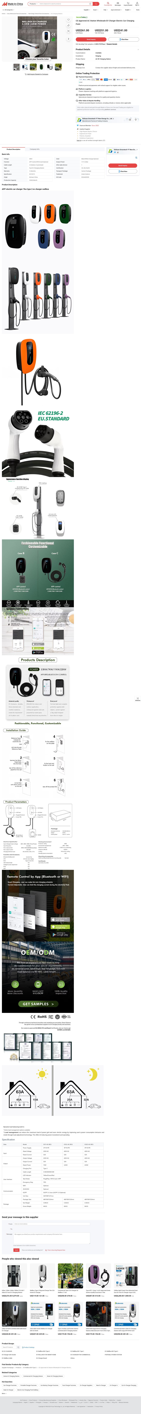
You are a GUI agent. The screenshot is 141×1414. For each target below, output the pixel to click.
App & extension (115, 10)
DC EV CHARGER (7, 1351)
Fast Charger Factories (69, 1385)
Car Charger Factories (9, 1385)
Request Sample (112, 44)
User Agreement (81, 1406)
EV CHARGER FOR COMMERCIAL (80, 1355)
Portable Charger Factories (29, 1385)
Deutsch (67, 1402)
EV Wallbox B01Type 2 (111, 1351)
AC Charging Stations (56, 13)
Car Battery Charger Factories (49, 1385)
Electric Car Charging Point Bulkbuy (27, 1390)
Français (45, 1402)
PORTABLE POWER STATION (113, 1355)
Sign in (137, 5)
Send (16, 1250)
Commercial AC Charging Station (33, 1376)
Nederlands (74, 1402)
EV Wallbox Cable (7, 1358)
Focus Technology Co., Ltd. (58, 1406)
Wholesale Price (73, 1400)
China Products (33, 1400)
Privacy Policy (99, 1406)
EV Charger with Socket (9, 1355)
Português (38, 1402)
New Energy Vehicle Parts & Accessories (38, 13)
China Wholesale (62, 1400)
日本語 (91, 1402)
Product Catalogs (29, 1347)
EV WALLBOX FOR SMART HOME (46, 1355)
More (3, 1393)
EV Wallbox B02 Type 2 (43, 1351)
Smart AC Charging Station (55, 1376)
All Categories (9, 10)
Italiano (61, 1402)
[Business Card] (136, 157)
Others (72, 1358)
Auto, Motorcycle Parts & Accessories (16, 13)
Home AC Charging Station (11, 1376)
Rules (137, 10)
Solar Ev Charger (8, 1390)
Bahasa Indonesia (123, 1402)
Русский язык (53, 1402)
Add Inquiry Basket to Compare (37, 74)
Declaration (90, 1406)
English (26, 1402)
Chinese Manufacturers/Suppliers (47, 1400)
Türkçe (108, 1402)
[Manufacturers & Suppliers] (12, 4)
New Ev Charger (101, 1385)
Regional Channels (93, 1400)
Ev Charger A (114, 1385)
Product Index (103, 1400)
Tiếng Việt (114, 1402)
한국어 (86, 1402)
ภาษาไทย (101, 1402)
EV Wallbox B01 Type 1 (77, 1351)
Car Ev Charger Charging (129, 1385)
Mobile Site (112, 1400)
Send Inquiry (91, 39)
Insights (119, 1400)
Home (3, 13)
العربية (80, 1402)
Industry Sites (82, 1400)
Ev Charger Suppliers (86, 1385)
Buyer (95, 10)
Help (104, 10)
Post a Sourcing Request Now (55, 1250)
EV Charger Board (41, 1358)
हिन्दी (96, 1402)
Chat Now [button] (125, 39)
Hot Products (23, 1400)
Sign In (79, 140)
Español (32, 1402)
